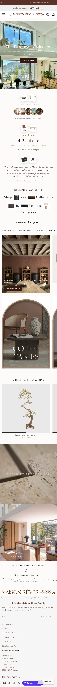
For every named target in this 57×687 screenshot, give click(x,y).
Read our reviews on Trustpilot (28, 146)
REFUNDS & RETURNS (9, 634)
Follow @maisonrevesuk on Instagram (28, 115)
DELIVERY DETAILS (8, 630)
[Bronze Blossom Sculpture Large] (26, 405)
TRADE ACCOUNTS (9, 643)
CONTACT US (7, 639)
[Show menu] (3, 14)
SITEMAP (5, 625)
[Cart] (53, 14)
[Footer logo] (28, 589)
